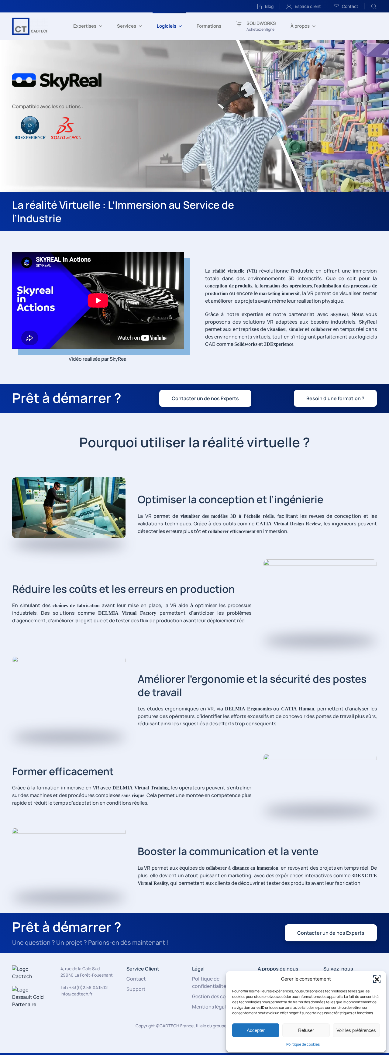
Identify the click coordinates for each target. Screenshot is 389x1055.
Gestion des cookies (215, 996)
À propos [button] (300, 26)
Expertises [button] (84, 26)
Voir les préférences (356, 1030)
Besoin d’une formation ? (335, 398)
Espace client (308, 6)
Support (136, 989)
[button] (377, 979)
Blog (269, 6)
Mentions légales (211, 1006)
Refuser (306, 1030)
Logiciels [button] (166, 26)
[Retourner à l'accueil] (30, 26)
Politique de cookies (303, 1044)
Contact (350, 6)
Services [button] (126, 26)
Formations (209, 26)
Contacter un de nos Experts (205, 398)
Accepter (256, 1030)
